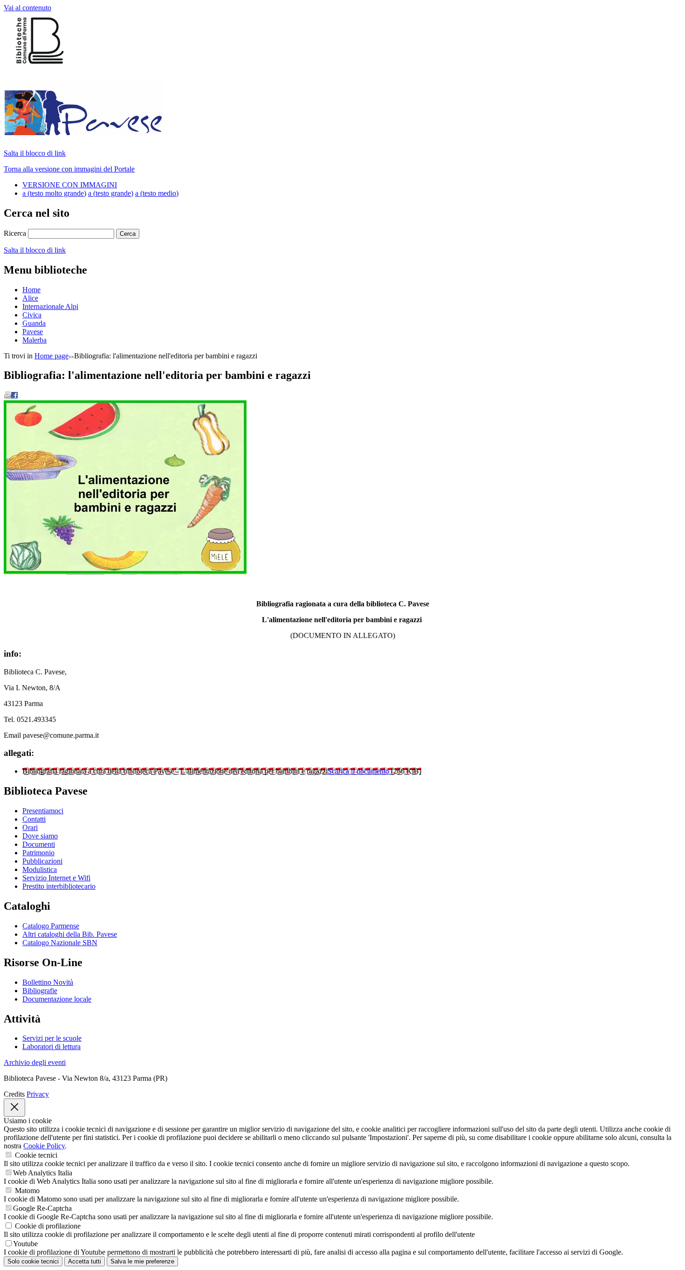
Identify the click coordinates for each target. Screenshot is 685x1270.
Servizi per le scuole (52, 1038)
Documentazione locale (56, 999)
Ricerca (15, 233)
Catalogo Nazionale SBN (59, 943)
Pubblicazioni (42, 861)
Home (31, 290)
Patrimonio (38, 853)
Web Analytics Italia (42, 1173)
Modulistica (39, 869)
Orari (30, 827)
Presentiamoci (42, 811)
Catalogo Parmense (50, 926)
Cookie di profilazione (48, 1226)
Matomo (27, 1190)
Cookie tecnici (36, 1155)
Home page (51, 356)
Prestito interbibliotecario (59, 886)
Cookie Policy (44, 1146)
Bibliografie (39, 991)
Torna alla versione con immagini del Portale (69, 169)
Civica (31, 315)
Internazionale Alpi (50, 306)
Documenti (38, 844)
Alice (30, 298)
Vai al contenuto (27, 8)
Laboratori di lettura (51, 1046)
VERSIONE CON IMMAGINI (69, 185)
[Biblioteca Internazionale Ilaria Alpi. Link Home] (84, 130)
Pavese (32, 332)
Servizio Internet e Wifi (56, 878)
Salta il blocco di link (35, 153)
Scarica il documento (358, 771)
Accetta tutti (84, 1261)
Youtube (25, 1244)
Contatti (34, 819)
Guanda (34, 323)
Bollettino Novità (47, 982)
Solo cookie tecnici (33, 1261)
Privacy (38, 1094)
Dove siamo (40, 836)
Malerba (34, 340)
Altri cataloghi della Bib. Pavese (69, 934)
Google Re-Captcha (42, 1208)
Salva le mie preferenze (142, 1261)
